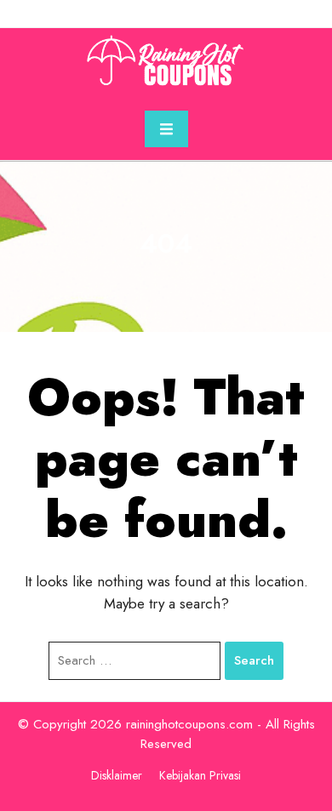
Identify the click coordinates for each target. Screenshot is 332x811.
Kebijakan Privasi (200, 775)
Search (254, 660)
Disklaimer (116, 775)
